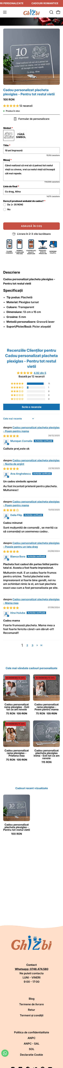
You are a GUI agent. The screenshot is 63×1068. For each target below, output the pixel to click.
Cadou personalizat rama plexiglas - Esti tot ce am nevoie (16, 707)
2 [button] (27, 645)
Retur (31, 1009)
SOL (31, 1049)
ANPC (31, 1038)
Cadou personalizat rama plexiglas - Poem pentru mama (46, 707)
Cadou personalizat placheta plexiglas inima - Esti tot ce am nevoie (46, 754)
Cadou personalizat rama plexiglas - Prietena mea (17, 753)
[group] (31, 815)
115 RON (47, 762)
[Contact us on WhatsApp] (5, 1053)
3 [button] (32, 645)
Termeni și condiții (31, 1015)
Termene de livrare (31, 1004)
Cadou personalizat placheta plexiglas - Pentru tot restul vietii (16, 827)
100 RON (16, 834)
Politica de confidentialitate (31, 1032)
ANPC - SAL (31, 1043)
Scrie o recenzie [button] (31, 407)
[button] (51, 12)
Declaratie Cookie (31, 1054)
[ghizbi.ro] (31, 12)
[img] (11, 436)
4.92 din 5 (40, 373)
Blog (31, 998)
